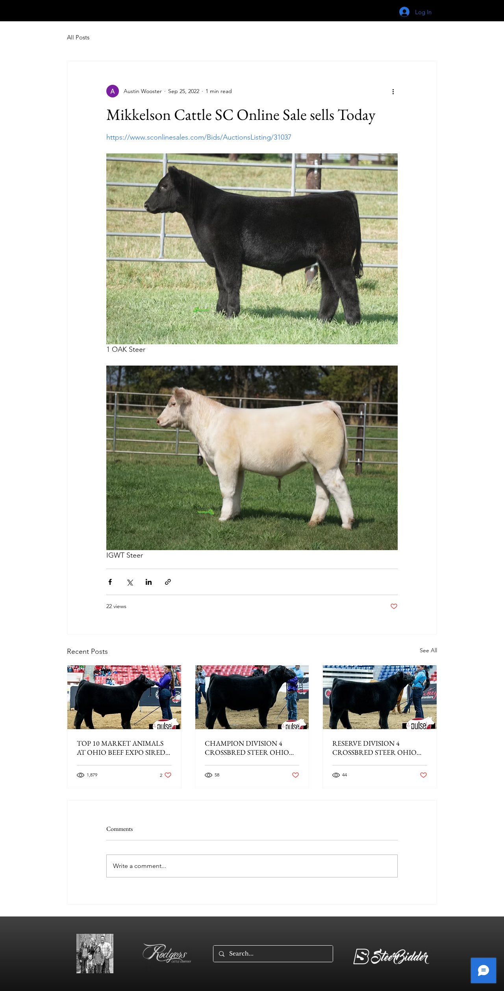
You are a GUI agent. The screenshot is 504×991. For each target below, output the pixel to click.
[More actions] (393, 91)
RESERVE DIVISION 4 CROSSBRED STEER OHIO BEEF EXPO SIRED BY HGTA (376, 748)
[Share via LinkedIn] (148, 582)
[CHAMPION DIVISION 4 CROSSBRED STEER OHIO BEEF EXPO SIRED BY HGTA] (252, 697)
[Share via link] (168, 582)
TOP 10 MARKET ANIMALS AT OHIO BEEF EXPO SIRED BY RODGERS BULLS (121, 748)
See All (428, 650)
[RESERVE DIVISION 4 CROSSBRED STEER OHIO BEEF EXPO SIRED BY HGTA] (380, 697)
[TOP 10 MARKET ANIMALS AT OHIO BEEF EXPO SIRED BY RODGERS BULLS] (124, 697)
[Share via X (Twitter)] (129, 582)
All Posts (78, 37)
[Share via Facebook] (110, 582)
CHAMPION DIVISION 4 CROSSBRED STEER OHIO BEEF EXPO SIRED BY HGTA (249, 748)
